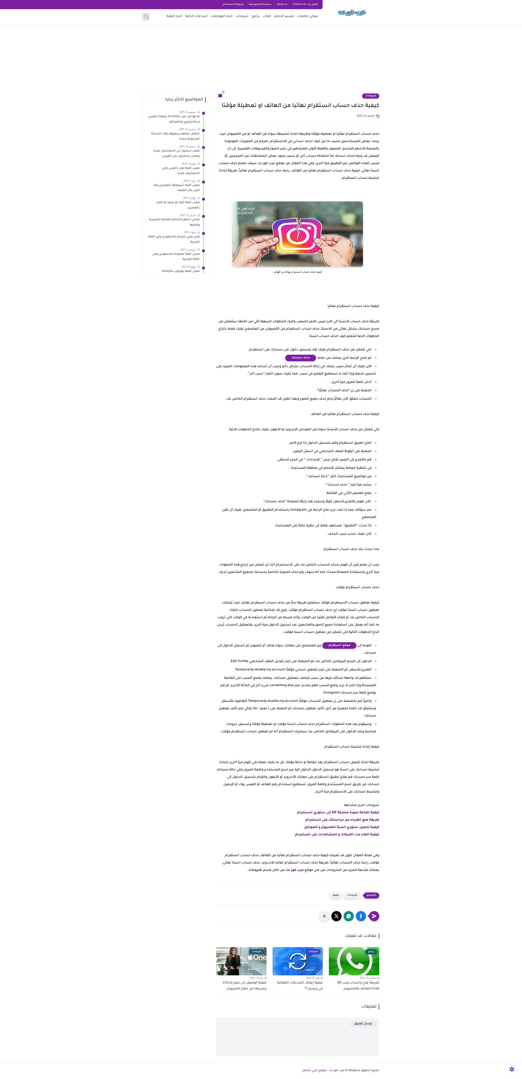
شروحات (242, 16)
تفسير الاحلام (284, 16)
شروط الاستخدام (233, 4)
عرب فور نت (294, 870)
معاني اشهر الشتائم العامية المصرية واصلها (174, 222)
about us (282, 4)
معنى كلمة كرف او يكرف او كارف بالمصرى (178, 205)
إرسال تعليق (363, 1023)
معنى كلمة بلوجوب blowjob (181, 271)
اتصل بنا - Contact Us (305, 4)
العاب (267, 16)
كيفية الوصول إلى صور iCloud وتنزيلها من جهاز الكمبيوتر (245, 986)
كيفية (336, 895)
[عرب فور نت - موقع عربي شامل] (351, 12)
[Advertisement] (261, 61)
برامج (256, 16)
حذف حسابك (300, 358)
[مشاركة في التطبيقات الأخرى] (324, 916)
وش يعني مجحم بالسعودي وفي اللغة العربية (174, 239)
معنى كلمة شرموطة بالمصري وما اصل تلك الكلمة (177, 188)
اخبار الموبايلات (222, 16)
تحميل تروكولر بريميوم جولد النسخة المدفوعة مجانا (175, 136)
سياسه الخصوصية (260, 4)
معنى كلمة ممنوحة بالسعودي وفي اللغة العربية (176, 257)
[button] (361, 916)
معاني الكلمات (307, 16)
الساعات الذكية (196, 16)
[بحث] (146, 16)
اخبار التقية (174, 16)
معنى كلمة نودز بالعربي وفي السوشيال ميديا (181, 171)
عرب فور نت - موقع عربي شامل (323, 1070)
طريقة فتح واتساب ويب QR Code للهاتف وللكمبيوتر (358, 986)
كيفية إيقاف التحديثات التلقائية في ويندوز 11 (300, 986)
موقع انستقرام (339, 645)
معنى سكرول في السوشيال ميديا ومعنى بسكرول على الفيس (176, 153)
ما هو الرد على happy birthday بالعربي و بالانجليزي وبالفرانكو (174, 119)
